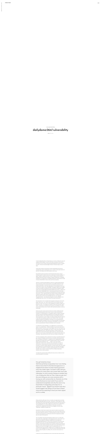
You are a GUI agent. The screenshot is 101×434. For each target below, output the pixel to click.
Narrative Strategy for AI (1, 6)
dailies (49, 133)
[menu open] (98, 3)
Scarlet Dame (8, 2)
